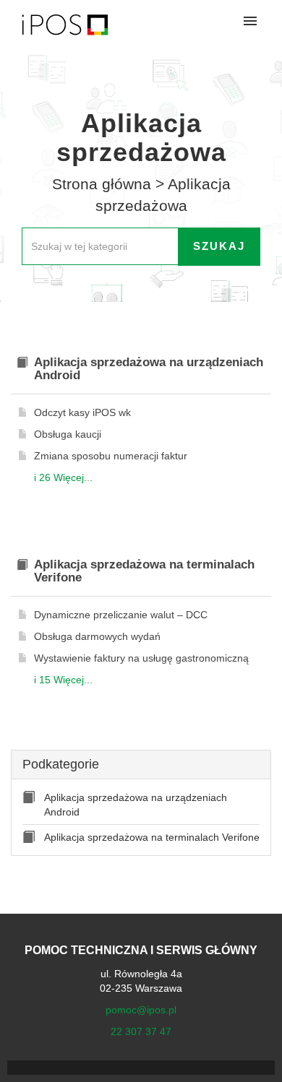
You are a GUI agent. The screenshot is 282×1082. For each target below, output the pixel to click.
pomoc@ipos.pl (141, 1010)
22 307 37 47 (141, 1031)
